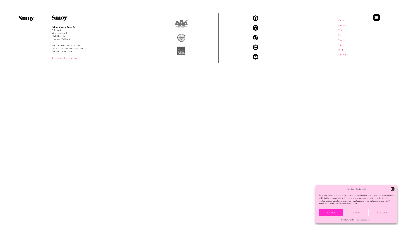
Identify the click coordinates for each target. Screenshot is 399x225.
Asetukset (382, 212)
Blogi (340, 49)
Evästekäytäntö (347, 219)
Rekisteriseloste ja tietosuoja (64, 58)
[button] (392, 189)
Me (339, 35)
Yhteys (341, 40)
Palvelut (342, 25)
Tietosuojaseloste (363, 219)
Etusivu (341, 20)
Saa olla (331, 212)
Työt (340, 30)
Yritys (340, 44)
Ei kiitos (356, 212)
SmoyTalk (343, 54)
